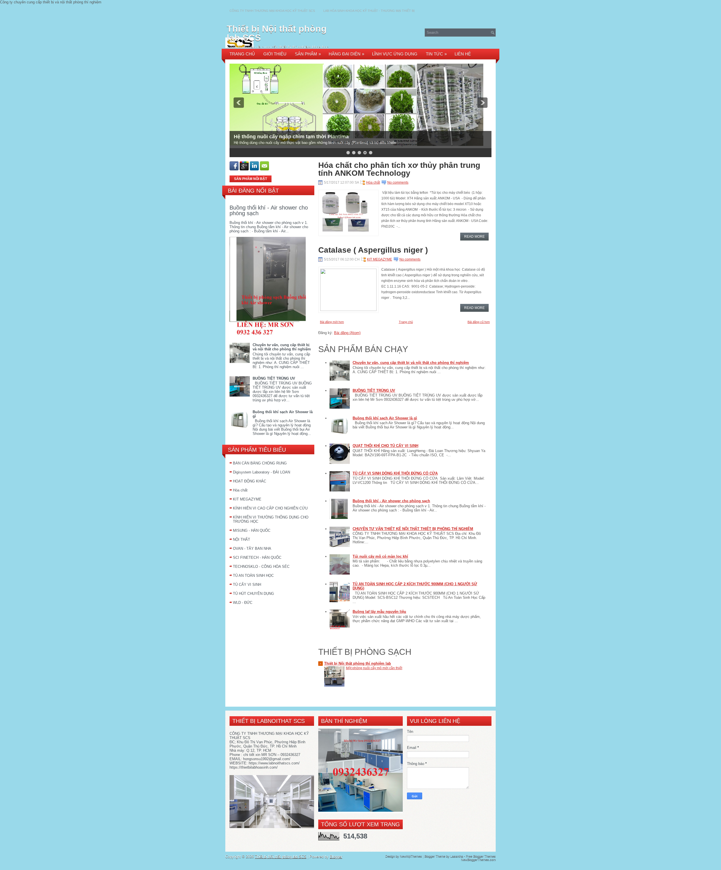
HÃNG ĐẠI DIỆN (346, 54)
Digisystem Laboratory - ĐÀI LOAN (261, 472)
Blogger (336, 857)
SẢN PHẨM (308, 54)
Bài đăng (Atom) (347, 333)
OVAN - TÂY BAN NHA (252, 548)
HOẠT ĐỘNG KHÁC (249, 481)
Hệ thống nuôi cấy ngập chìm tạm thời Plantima (291, 136)
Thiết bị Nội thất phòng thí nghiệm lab (357, 663)
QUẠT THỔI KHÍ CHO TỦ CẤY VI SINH (385, 446)
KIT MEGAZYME (247, 499)
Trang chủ (406, 322)
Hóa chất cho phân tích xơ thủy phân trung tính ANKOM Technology (399, 169)
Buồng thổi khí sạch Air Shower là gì (385, 418)
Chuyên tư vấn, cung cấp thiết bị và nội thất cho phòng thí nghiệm (282, 347)
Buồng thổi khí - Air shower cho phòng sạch (269, 210)
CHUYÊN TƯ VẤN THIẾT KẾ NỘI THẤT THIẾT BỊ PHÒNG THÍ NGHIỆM (413, 529)
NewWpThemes (411, 856)
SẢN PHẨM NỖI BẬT (250, 179)
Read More (474, 237)
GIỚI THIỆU (274, 54)
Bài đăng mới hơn (332, 322)
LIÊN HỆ (463, 54)
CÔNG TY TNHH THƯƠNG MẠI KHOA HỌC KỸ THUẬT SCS (272, 10)
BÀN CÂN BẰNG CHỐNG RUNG (260, 463)
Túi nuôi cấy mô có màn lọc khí (380, 556)
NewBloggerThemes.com (478, 859)
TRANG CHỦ (242, 54)
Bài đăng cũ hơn (479, 322)
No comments (397, 182)
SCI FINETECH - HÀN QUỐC (257, 557)
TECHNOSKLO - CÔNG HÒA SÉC (261, 566)
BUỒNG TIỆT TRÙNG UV (274, 378)
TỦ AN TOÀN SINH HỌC (253, 575)
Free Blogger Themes (481, 856)
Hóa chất (240, 490)
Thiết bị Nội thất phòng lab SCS (277, 33)
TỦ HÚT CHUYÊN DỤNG (253, 593)
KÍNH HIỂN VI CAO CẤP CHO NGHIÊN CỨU (270, 508)
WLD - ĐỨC (242, 602)
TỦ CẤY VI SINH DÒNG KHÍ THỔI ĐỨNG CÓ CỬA (395, 473)
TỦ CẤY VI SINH (247, 584)
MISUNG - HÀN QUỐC (251, 530)
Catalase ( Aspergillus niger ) (373, 250)
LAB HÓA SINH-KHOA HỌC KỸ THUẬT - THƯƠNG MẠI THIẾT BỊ (369, 10)
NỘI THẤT (241, 539)
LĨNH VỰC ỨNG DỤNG (394, 54)
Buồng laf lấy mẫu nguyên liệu (379, 611)
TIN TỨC (436, 54)
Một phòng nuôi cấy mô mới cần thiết (374, 668)
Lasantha (456, 856)
